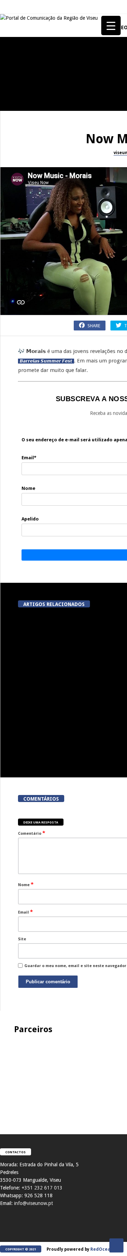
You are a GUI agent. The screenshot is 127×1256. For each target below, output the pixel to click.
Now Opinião (16, 285)
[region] (63, 1077)
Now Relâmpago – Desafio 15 (39, 564)
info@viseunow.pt (33, 1203)
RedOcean (101, 1249)
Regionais (13, 686)
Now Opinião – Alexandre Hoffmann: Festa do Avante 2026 (39, 300)
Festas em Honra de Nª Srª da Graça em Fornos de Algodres (39, 166)
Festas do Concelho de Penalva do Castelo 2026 (39, 99)
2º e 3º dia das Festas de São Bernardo (39, 434)
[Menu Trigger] (111, 25)
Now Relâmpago (19, 552)
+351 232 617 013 (42, 1188)
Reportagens (16, 84)
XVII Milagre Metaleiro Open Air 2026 (38, 233)
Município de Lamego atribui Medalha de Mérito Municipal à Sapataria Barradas (54, 746)
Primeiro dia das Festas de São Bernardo (39, 500)
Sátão (9, 352)
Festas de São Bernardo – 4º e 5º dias (39, 367)
